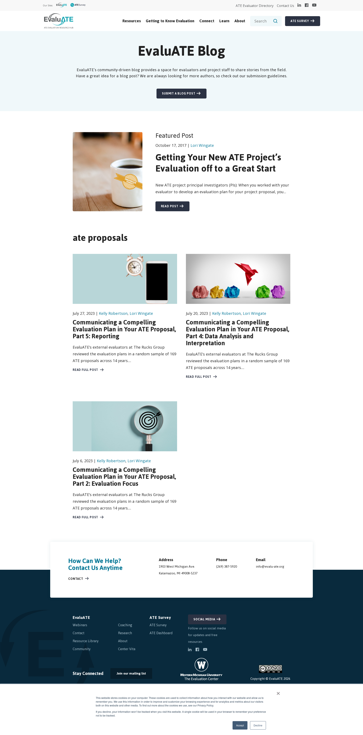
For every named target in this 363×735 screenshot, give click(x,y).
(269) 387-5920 (226, 566)
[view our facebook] (306, 5)
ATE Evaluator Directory (255, 5)
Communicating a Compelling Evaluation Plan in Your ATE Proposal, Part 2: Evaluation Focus (124, 477)
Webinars (80, 625)
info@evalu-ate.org (270, 566)
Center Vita (126, 649)
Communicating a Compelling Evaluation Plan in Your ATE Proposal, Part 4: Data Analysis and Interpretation (237, 332)
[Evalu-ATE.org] (61, 5)
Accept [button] (240, 725)
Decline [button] (258, 725)
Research (125, 633)
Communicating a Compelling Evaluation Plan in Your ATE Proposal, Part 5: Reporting (124, 329)
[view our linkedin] (299, 5)
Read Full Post (85, 370)
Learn (224, 21)
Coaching (125, 625)
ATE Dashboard (161, 633)
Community (82, 649)
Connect (206, 21)
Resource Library (86, 641)
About (239, 21)
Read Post (169, 206)
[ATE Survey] (78, 5)
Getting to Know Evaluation (170, 21)
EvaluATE (81, 617)
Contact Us (285, 5)
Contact (75, 579)
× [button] (278, 692)
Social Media (204, 619)
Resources (131, 21)
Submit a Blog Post (178, 93)
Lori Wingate (202, 145)
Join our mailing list (128, 674)
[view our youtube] (314, 5)
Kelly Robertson (113, 313)
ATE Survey (300, 21)
